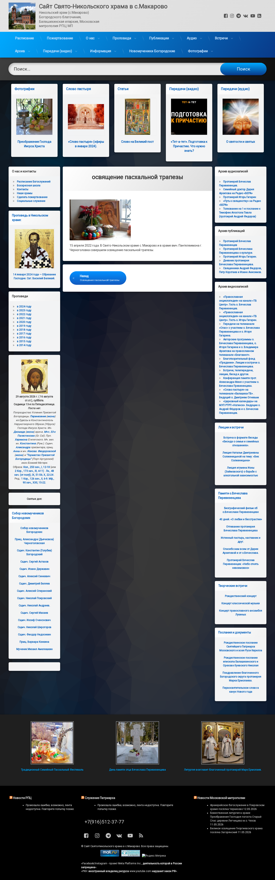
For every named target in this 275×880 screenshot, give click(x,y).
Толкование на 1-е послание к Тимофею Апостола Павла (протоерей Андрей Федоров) (239, 212)
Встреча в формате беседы (240, 441)
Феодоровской (47, 451)
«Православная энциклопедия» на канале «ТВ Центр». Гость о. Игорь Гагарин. (238, 316)
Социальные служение (31, 200)
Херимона (21, 439)
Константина (28, 443)
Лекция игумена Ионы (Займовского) (240, 471)
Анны (16, 451)
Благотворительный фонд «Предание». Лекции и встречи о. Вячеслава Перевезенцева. (239, 362)
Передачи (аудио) (235, 89)
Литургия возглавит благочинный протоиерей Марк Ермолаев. (223, 769)
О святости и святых (240, 141)
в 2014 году (24, 345)
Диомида (19, 431)
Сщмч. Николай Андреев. (34, 605)
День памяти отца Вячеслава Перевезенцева (137, 769)
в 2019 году (24, 325)
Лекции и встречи (231, 427)
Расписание (24, 38)
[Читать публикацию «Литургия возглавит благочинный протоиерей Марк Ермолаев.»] (223, 742)
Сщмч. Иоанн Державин (34, 568)
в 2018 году (24, 329)
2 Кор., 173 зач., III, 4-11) (29, 470)
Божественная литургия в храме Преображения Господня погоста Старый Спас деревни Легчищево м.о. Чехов (235, 816)
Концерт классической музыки (241, 603)
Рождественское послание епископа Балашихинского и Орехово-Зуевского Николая (240, 661)
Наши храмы (24, 193)
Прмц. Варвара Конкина (34, 641)
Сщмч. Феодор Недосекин (34, 634)
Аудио (192, 38)
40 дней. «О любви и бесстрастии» (240, 519)
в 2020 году (24, 321)
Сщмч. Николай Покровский (34, 598)
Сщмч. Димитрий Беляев (34, 583)
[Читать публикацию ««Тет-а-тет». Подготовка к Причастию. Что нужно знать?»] (189, 117)
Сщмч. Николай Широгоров (34, 627)
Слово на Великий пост (137, 141)
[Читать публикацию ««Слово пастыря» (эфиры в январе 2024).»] (86, 117)
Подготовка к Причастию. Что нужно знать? (189, 146)
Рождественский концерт (241, 596)
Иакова (32, 451)
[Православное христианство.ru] (130, 855)
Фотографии (198, 51)
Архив (20, 51)
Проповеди (122, 38)
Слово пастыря (78, 89)
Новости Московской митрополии (221, 798)
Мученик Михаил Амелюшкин (34, 649)
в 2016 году (24, 337)
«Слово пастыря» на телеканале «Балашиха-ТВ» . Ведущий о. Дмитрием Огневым (239, 393)
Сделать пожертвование (32, 197)
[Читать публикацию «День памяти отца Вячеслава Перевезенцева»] (137, 742)
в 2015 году (24, 341)
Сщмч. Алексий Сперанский (34, 590)
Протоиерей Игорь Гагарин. (240, 256)
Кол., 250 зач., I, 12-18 (36, 467)
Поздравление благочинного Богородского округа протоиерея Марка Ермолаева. (240, 676)
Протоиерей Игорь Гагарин (239, 197)
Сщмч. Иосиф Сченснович (34, 620)
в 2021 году (24, 318)
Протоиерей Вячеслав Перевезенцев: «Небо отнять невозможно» (240, 564)
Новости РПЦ (22, 798)
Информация (100, 51)
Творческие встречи (232, 585)
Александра (23, 447)
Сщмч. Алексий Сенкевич (34, 576)
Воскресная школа (28, 185)
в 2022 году (24, 314)
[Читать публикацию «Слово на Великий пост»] (137, 117)
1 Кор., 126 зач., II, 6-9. (34, 478)
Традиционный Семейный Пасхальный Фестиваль (52, 769)
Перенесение (38, 416)
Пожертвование (60, 38)
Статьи (123, 89)
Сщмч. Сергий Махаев (34, 612)
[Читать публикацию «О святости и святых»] (241, 117)
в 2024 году (24, 306)
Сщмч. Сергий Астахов (34, 561)
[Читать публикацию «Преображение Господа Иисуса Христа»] (34, 117)
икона (51, 416)
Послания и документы (234, 632)
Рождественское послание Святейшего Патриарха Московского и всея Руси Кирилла (240, 646)
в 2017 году (24, 333)
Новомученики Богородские (152, 51)
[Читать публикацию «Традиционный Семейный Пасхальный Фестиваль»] (52, 742)
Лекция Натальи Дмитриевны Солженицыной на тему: (241, 456)
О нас (90, 38)
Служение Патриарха (100, 798)
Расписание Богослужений (33, 181)
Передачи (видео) (57, 51)
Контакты (22, 189)
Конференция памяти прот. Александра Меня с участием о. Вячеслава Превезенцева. (239, 382)
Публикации (159, 38)
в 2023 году (24, 310)
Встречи (221, 38)
